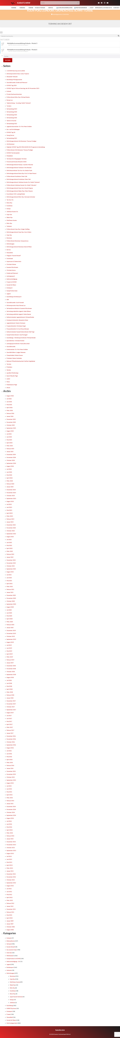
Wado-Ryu (9, 217)
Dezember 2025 (11, 419)
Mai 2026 (9, 404)
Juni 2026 (9, 401)
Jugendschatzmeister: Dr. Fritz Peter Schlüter (19, 126)
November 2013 (11, 844)
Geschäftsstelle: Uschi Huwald (15, 302)
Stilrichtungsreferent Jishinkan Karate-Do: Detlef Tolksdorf (23, 182)
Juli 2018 (9, 680)
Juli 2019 (9, 645)
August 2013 (10, 853)
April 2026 (9, 407)
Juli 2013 (9, 856)
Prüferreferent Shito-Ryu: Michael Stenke (18, 97)
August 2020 (10, 607)
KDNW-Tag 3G (11, 132)
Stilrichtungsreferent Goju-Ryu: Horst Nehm (19, 232)
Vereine (9, 370)
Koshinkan (9, 205)
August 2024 (10, 466)
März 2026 (10, 410)
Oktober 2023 (11, 495)
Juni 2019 (9, 648)
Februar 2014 (10, 836)
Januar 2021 (10, 592)
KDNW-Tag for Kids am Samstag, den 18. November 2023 (23, 88)
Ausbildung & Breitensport (14, 296)
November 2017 (11, 704)
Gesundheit (10, 1017)
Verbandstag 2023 (12, 109)
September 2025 (11, 428)
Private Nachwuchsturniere (14, 94)
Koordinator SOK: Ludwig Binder (16, 194)
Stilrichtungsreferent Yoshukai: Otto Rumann (19, 167)
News (8, 381)
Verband (9, 944)
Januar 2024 (10, 486)
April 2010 (9, 918)
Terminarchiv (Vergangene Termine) (16, 158)
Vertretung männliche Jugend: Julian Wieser (19, 311)
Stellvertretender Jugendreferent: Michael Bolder (20, 317)
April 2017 (9, 724)
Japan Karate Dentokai (16, 996)
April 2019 (9, 654)
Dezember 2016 (11, 736)
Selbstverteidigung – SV (13, 961)
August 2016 (10, 748)
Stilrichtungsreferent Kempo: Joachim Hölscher (20, 164)
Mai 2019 (9, 651)
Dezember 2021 (11, 560)
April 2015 (9, 794)
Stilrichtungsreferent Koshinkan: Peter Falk (19, 179)
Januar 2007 (10, 924)
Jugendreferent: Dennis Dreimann (16, 323)
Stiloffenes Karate (12, 220)
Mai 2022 (9, 545)
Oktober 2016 (11, 742)
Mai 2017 (9, 721)
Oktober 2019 (11, 636)
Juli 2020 (9, 610)
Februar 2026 (10, 413)
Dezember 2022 (11, 525)
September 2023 (11, 498)
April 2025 (9, 442)
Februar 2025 (10, 448)
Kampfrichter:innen (12, 290)
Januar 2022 (10, 557)
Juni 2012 (9, 891)
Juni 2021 (9, 577)
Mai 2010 (9, 915)
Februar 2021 (10, 589)
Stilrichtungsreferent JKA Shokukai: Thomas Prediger (21, 141)
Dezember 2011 (11, 909)
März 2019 (10, 657)
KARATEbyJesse (11, 1008)
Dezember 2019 (11, 630)
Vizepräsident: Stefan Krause (15, 355)
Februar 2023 (10, 519)
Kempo (9, 208)
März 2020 (10, 621)
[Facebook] (101, 2)
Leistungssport (11, 276)
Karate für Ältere (11, 285)
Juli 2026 (9, 398)
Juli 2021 (9, 574)
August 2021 (10, 572)
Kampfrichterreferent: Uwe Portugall (17, 334)
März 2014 (10, 833)
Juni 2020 (9, 613)
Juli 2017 (9, 715)
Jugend (9, 293)
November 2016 (11, 739)
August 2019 (10, 642)
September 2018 (11, 674)
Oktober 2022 (11, 530)
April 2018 (9, 689)
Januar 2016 (10, 768)
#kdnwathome (11, 941)
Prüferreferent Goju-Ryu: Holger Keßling (18, 229)
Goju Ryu (12, 979)
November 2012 (11, 877)
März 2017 (10, 727)
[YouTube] (107, 2)
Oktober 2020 (11, 601)
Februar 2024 (10, 484)
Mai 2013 (9, 862)
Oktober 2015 (11, 777)
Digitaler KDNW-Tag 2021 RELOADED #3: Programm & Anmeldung (26, 147)
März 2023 (10, 516)
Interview (9, 952)
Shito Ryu (12, 988)
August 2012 (10, 885)
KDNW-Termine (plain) (13, 153)
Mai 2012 (9, 894)
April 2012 (9, 897)
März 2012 (10, 900)
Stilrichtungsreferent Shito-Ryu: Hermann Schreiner (21, 197)
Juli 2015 (9, 786)
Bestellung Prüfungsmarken (14, 79)
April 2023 (9, 513)
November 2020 (11, 598)
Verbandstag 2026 (12, 117)
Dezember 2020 (11, 595)
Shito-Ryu (9, 223)
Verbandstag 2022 (12, 123)
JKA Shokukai (10, 144)
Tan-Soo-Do (10, 200)
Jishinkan (12, 1002)
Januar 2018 (10, 698)
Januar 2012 (10, 906)
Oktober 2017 (11, 706)
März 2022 (10, 551)
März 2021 (10, 586)
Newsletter (10, 252)
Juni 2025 (9, 437)
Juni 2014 (9, 824)
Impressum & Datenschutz (14, 261)
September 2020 (11, 604)
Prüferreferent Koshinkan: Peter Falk (17, 176)
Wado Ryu (13, 985)
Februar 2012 (10, 903)
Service (9, 249)
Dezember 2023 (11, 489)
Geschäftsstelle (11, 346)
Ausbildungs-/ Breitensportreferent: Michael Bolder (21, 337)
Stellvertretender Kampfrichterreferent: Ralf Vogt (20, 332)
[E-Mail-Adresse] (98, 2)
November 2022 (11, 528)
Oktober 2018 (11, 671)
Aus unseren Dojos (12, 949)
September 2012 (11, 882)
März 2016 (10, 762)
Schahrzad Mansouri (12, 273)
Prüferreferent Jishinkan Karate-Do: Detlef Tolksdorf (21, 185)
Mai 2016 (9, 756)
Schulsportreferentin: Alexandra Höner (17, 320)
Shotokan (9, 238)
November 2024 (11, 457)
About (8, 387)
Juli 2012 (9, 888)
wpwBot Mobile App (12, 373)
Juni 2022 (9, 542)
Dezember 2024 (11, 454)
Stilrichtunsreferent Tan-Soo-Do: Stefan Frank (19, 170)
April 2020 (9, 618)
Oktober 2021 (11, 566)
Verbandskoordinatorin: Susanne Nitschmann (19, 308)
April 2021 (9, 583)
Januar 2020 (10, 627)
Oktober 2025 (11, 425)
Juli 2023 (9, 504)
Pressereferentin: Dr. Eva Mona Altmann (18, 329)
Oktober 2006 (11, 927)
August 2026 (10, 396)
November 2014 (11, 809)
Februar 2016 (10, 765)
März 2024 (10, 481)
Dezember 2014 (11, 806)
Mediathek (10, 156)
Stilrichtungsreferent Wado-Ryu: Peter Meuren (20, 191)
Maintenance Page (12, 384)
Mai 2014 (9, 827)
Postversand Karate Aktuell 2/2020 (16, 161)
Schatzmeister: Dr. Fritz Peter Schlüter (17, 349)
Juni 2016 (9, 753)
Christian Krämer (11, 264)
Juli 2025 (9, 434)
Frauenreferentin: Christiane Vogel (16, 326)
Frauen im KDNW (11, 282)
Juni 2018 (9, 683)
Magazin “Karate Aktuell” (14, 255)
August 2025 (10, 431)
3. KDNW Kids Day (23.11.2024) (16, 70)
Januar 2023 (10, 522)
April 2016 (9, 759)
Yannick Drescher (11, 120)
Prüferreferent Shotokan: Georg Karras (17, 241)
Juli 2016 (9, 750)
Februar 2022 (10, 554)
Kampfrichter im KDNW (13, 958)
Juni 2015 (9, 789)
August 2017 (10, 712)
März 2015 (10, 797)
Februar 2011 (10, 912)
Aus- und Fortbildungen (13, 129)
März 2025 (10, 445)
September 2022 (11, 533)
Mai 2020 (9, 616)
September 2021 (11, 569)
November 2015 (11, 774)
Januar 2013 (10, 871)
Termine (9, 364)
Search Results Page (12, 376)
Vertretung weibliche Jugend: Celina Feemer (19, 314)
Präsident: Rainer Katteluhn (14, 358)
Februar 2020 (10, 624)
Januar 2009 (10, 921)
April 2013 (9, 865)
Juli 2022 (9, 539)
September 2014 (11, 815)
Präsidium (9, 367)
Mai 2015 (9, 792)
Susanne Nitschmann (12, 267)
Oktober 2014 (11, 812)
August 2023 (10, 501)
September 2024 (11, 463)
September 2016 (11, 745)
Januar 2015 (10, 803)
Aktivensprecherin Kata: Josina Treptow (18, 73)
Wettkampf (10, 955)
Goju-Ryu (9, 235)
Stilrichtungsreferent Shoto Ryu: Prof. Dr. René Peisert (21, 173)
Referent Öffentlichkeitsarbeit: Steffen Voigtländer (21, 361)
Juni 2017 (9, 718)
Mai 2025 (9, 440)
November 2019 (11, 633)
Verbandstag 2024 (12, 112)
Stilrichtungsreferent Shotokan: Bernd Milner (19, 246)
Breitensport (10, 967)
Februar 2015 (10, 800)
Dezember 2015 (11, 771)
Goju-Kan (9, 214)
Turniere (9, 106)
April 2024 (9, 478)
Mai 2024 (9, 475)
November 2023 (11, 492)
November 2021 (11, 563)
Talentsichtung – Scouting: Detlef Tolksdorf (19, 103)
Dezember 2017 (11, 701)
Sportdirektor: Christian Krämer (15, 340)
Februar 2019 (10, 660)
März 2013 (10, 868)
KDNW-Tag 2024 (11, 85)
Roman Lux (10, 100)
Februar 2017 (10, 730)
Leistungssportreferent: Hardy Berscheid (18, 343)
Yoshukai (9, 226)
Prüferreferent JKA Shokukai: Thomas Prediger (20, 150)
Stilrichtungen (10, 244)
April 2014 (9, 830)
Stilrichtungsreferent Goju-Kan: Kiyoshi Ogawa (20, 188)
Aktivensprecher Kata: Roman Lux (16, 305)
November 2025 (11, 422)
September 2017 (11, 709)
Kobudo (9, 91)
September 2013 (11, 850)
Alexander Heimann (12, 76)
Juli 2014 (9, 821)
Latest (8, 378)
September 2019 (11, 639)
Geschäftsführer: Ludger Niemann (16, 352)
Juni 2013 (9, 859)
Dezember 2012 (11, 874)
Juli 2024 (9, 469)
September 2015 (11, 780)
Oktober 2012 (11, 880)
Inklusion (9, 970)
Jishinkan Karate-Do (12, 211)
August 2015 (10, 783)
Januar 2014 (10, 838)
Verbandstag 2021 (12, 138)
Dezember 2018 (11, 665)
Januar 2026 (10, 416)
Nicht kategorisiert (12, 1023)
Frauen (8, 1014)
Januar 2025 (10, 451)
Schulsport (9, 288)
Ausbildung (10, 1005)
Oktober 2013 (11, 847)
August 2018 (10, 677)
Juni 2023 (9, 507)
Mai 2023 (9, 510)
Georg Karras (10, 135)
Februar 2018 (10, 695)
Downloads (10, 258)
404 (8, 299)
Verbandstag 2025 (12, 114)
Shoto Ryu (9, 202)
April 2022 (9, 548)
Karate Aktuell (11, 947)
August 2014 (10, 818)
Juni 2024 (9, 472)
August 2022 (10, 536)
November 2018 (11, 668)
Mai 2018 (9, 686)
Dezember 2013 (11, 841)
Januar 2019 (10, 662)
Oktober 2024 (11, 460)
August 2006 (10, 929)
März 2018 (10, 692)
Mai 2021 (9, 580)
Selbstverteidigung (12, 279)
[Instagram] (104, 2)
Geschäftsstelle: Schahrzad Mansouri (17, 82)
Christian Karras (11, 270)
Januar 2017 (10, 733)
